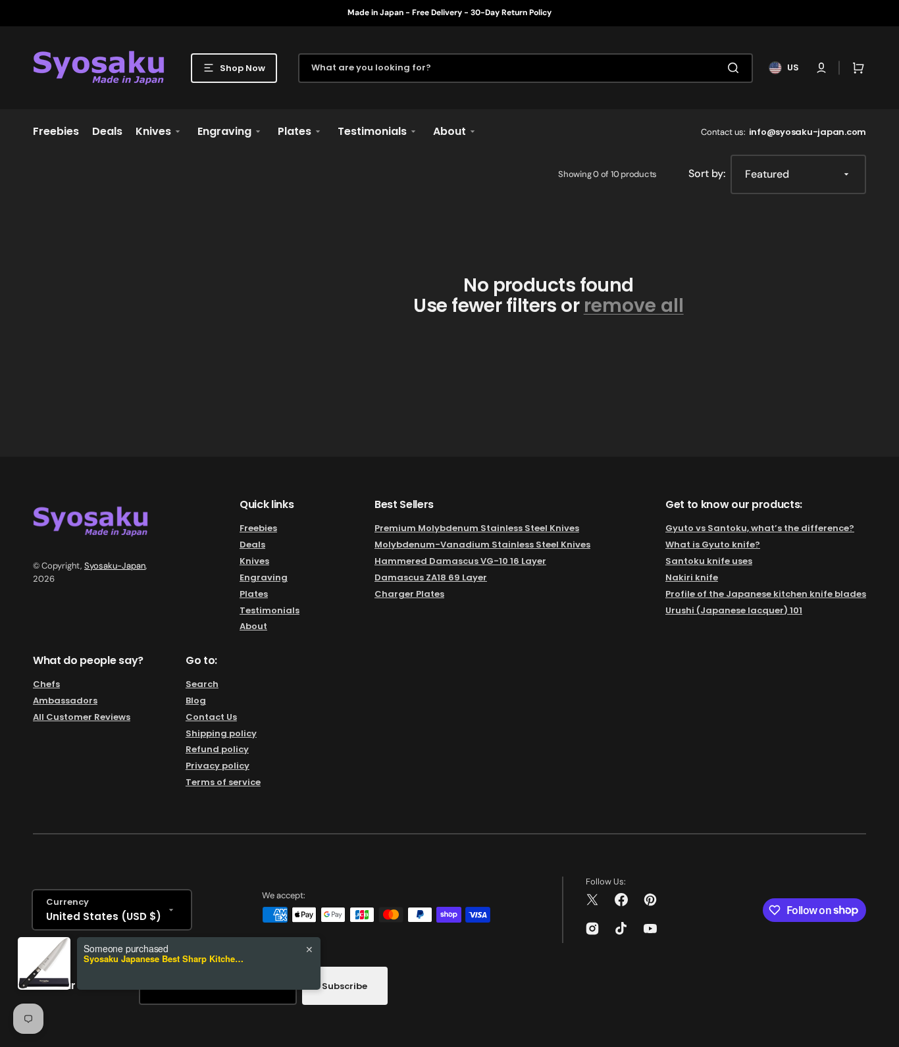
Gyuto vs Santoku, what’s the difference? (759, 528)
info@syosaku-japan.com (807, 132)
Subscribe (344, 986)
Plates (254, 594)
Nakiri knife (691, 577)
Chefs (46, 684)
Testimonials (269, 610)
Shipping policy (221, 733)
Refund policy (217, 749)
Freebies (258, 528)
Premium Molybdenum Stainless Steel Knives (476, 528)
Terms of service (223, 782)
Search (202, 684)
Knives (254, 561)
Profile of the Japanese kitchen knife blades (765, 594)
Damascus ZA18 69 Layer (430, 577)
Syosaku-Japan (114, 565)
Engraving (264, 577)
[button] (821, 67)
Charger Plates (409, 594)
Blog (196, 700)
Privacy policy (217, 765)
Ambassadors (65, 700)
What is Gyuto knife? (712, 544)
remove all (634, 306)
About (253, 626)
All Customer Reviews (81, 717)
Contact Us (211, 717)
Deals (252, 544)
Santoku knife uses (708, 561)
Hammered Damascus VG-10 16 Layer (460, 561)
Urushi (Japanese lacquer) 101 (733, 610)
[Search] (736, 67)
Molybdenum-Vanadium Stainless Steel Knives (482, 544)
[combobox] (525, 68)
